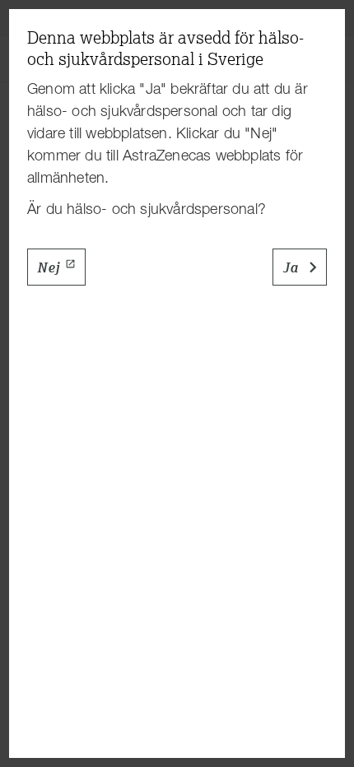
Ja (290, 267)
